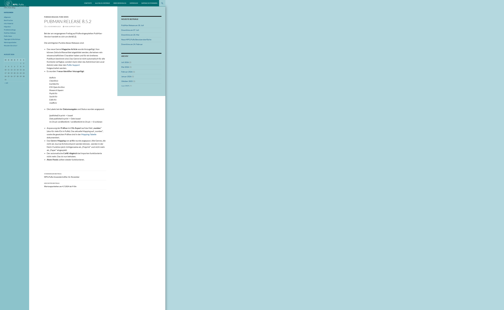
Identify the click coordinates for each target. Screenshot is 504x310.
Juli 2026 (125, 62)
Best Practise (8, 20)
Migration (7, 27)
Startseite (88, 3)
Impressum (134, 3)
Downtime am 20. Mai (130, 35)
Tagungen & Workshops (12, 39)
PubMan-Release (51, 17)
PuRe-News (64, 17)
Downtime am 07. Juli (130, 30)
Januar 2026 (126, 76)
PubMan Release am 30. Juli (132, 25)
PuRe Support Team (72, 26)
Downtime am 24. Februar (132, 44)
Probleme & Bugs (10, 30)
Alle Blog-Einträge (102, 3)
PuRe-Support (73, 65)
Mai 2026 (125, 67)
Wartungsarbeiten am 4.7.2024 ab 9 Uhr (60, 184)
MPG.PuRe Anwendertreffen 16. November (62, 175)
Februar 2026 (126, 72)
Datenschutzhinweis (149, 3)
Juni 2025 (125, 86)
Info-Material (8, 23)
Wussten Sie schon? (10, 46)
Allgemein (7, 17)
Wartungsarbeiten (10, 42)
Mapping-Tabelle (88, 134)
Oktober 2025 (127, 81)
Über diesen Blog (119, 3)
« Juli (6, 83)
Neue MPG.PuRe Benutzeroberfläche (136, 39)
